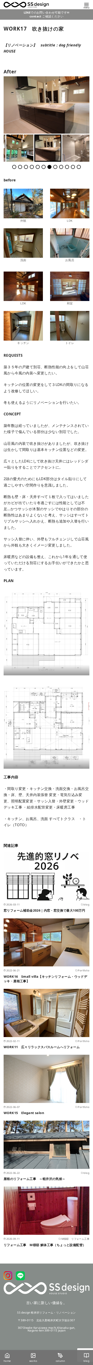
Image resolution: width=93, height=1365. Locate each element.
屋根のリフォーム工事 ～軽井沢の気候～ (34, 1179)
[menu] (86, 5)
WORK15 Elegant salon (24, 1113)
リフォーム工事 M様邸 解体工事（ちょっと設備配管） (45, 1245)
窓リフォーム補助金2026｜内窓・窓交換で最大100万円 (44, 910)
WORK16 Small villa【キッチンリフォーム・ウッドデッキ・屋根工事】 (45, 978)
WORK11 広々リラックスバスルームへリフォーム (42, 1047)
